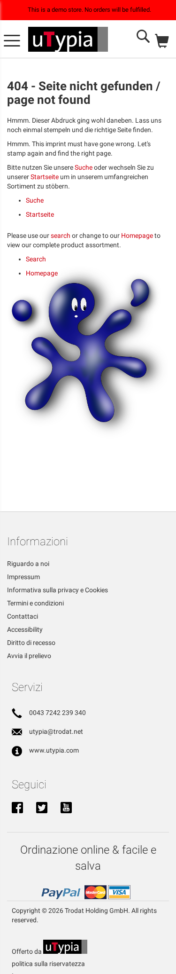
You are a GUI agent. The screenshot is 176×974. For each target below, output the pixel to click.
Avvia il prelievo (29, 656)
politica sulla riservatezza (48, 963)
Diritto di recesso (31, 642)
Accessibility (25, 629)
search (60, 235)
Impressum (23, 577)
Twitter (41, 808)
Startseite (45, 177)
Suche (83, 167)
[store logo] (68, 39)
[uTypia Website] (65, 951)
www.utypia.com (54, 750)
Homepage (137, 235)
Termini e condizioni (35, 603)
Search (36, 259)
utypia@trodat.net (56, 731)
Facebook (17, 808)
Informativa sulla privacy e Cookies (57, 590)
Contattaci (22, 616)
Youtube (66, 808)
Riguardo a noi (28, 563)
